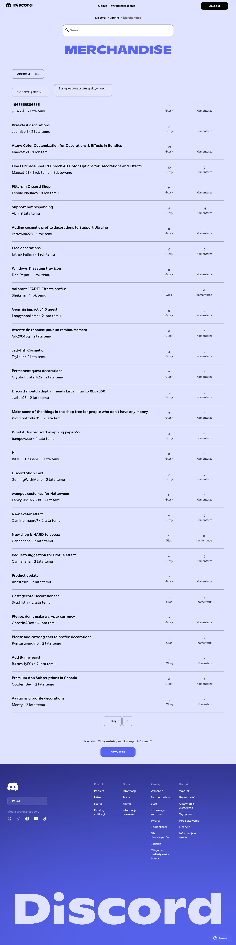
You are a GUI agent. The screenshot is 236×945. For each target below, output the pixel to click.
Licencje (184, 826)
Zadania (156, 843)
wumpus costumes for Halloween (40, 494)
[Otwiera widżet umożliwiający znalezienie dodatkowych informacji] (220, 938)
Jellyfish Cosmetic (27, 350)
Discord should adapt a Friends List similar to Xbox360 (58, 391)
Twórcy (155, 820)
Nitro (97, 797)
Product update (25, 575)
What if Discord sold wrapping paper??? (46, 432)
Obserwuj (23, 73)
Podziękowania (189, 820)
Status (98, 803)
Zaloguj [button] (214, 5)
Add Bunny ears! (26, 657)
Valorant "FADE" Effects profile (39, 289)
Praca (126, 797)
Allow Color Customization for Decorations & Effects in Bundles (67, 146)
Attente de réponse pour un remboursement (49, 330)
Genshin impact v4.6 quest (34, 309)
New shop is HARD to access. (36, 534)
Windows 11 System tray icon (36, 268)
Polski (16, 800)
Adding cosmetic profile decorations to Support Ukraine (60, 227)
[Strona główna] (19, 6)
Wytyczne (185, 814)
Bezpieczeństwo (161, 797)
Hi (13, 453)
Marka (126, 803)
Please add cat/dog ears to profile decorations (51, 637)
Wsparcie (157, 791)
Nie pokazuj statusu (29, 92)
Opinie (102, 5)
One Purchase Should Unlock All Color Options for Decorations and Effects (77, 166)
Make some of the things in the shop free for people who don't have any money (80, 412)
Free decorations (26, 248)
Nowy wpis (118, 751)
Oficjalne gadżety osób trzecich (160, 854)
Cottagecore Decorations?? (35, 596)
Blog (154, 803)
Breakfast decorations (31, 125)
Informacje (129, 791)
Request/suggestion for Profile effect (44, 555)
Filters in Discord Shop (31, 186)
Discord (100, 17)
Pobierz (99, 791)
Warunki (184, 791)
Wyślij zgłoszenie (123, 5)
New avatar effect (27, 514)
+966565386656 (26, 105)
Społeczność (159, 826)
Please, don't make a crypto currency (43, 616)
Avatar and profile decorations (38, 698)
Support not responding (32, 207)
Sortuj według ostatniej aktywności (82, 88)
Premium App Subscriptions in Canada (44, 678)
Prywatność (187, 797)
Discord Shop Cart (27, 473)
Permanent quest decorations (37, 371)
